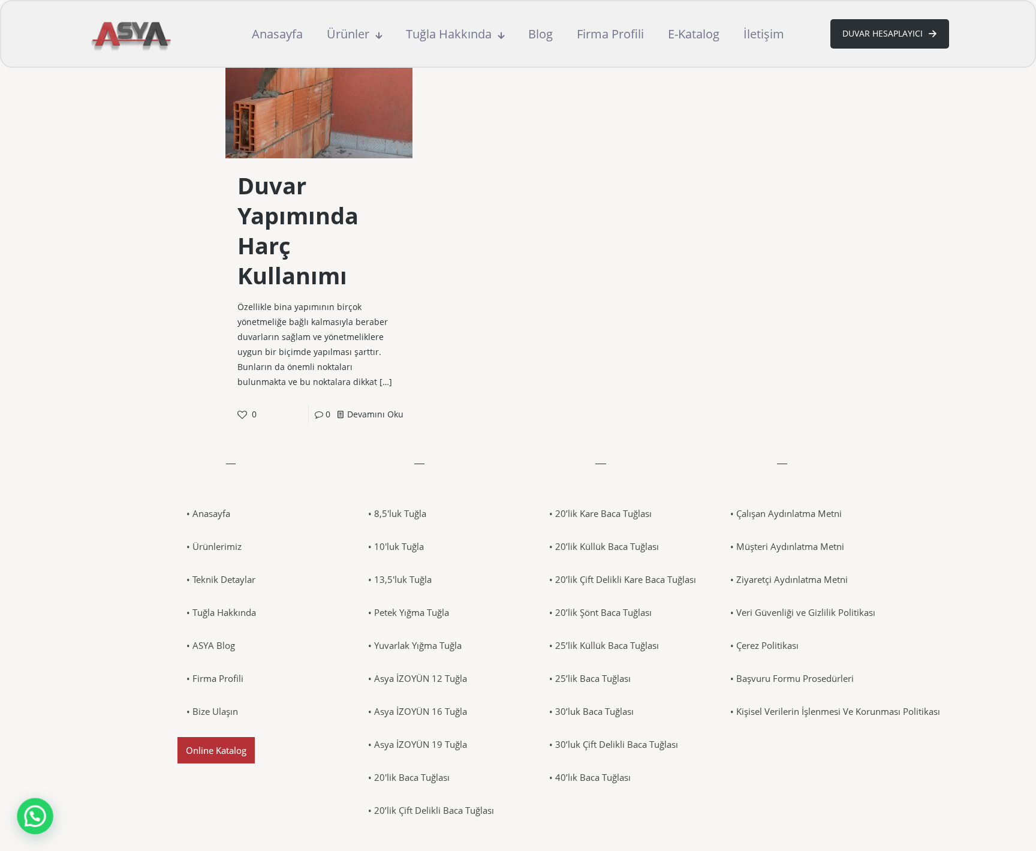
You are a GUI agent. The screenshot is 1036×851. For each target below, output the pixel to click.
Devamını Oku (375, 414)
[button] (35, 816)
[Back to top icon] (978, 826)
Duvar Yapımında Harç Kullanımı (298, 230)
